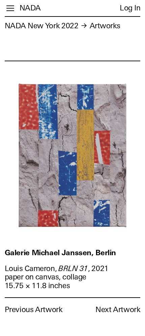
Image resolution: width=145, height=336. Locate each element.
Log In (130, 7)
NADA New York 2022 (42, 25)
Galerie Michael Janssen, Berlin (60, 252)
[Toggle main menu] (10, 8)
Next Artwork (117, 309)
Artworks (105, 25)
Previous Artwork (34, 309)
